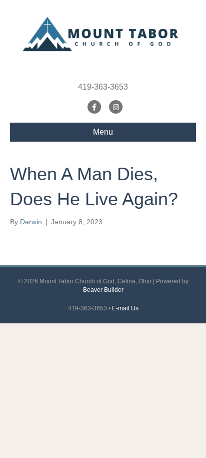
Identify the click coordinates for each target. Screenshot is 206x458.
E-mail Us (125, 308)
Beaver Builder (103, 289)
